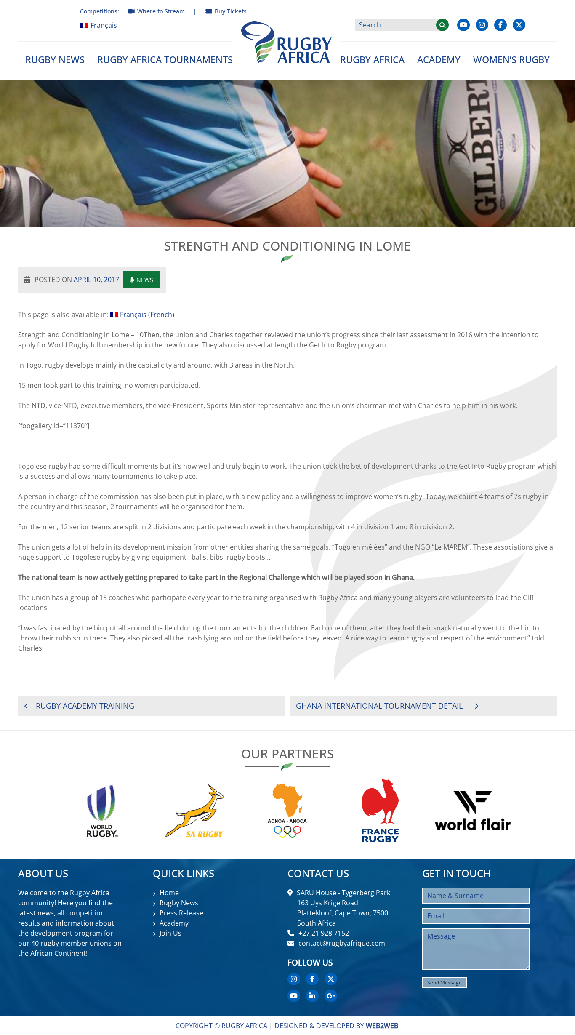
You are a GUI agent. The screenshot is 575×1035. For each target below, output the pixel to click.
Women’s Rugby (511, 59)
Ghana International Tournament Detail (379, 706)
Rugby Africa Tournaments (165, 59)
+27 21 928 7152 (323, 933)
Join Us (170, 933)
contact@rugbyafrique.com (341, 943)
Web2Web (382, 1025)
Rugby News (55, 59)
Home (169, 892)
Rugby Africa (372, 59)
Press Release (181, 913)
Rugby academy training (85, 706)
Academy (439, 59)
